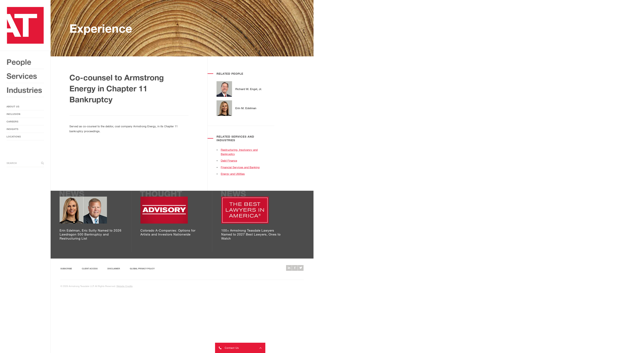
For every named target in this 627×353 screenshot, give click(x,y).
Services (22, 75)
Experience (100, 28)
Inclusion (13, 114)
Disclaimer (113, 268)
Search (12, 163)
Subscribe (66, 268)
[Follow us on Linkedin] (289, 268)
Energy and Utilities (233, 174)
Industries (24, 89)
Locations (14, 136)
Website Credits (124, 286)
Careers (12, 121)
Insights (12, 129)
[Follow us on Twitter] (301, 268)
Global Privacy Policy (142, 268)
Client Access (90, 268)
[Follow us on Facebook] (295, 268)
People (19, 61)
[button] (240, 348)
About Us (13, 106)
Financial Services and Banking (240, 167)
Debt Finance (229, 160)
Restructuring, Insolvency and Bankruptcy (239, 152)
